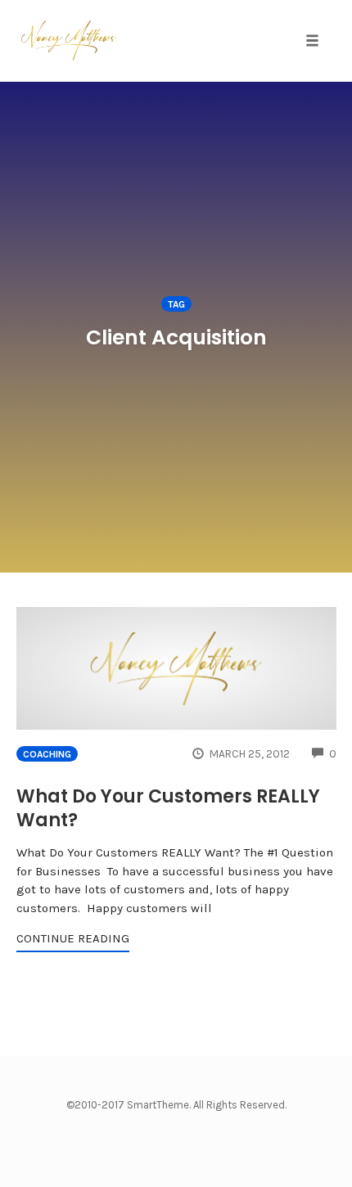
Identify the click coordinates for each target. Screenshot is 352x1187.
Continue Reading (72, 938)
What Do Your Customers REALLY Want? (168, 808)
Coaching (47, 754)
